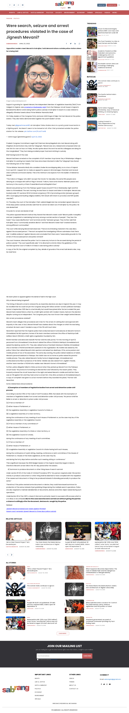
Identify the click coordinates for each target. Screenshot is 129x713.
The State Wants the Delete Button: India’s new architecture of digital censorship (48, 544)
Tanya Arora (90, 608)
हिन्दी (69, 8)
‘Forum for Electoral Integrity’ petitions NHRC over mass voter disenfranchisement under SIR (108, 31)
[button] (119, 5)
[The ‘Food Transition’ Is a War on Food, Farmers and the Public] (92, 44)
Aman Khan (69, 549)
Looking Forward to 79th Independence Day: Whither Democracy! (106, 123)
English (63, 8)
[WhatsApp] (18, 5)
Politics (16, 18)
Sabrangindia (11, 44)
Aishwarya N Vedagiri (104, 99)
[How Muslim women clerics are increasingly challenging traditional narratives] (92, 67)
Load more (62, 633)
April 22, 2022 (36, 137)
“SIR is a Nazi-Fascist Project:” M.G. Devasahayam (39, 570)
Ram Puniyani (102, 128)
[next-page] (11, 555)
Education (101, 59)
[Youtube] (22, 5)
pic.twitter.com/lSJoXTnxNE (35, 131)
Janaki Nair (101, 114)
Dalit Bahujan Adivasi (91, 88)
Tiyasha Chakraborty (104, 85)
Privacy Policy (54, 659)
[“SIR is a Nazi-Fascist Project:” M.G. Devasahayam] (19, 531)
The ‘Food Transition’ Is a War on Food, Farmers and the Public (108, 42)
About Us (102, 5)
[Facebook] (10, 5)
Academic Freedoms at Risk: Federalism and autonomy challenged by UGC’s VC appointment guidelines (107, 54)
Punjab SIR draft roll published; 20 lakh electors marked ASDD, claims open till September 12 (77, 544)
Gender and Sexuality (92, 566)
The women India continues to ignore (40, 586)
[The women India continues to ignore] (92, 85)
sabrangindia (40, 549)
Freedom (9, 18)
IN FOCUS (91, 76)
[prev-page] (7, 555)
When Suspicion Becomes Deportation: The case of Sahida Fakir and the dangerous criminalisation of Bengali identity (101, 570)
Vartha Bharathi (12, 547)
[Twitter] (14, 5)
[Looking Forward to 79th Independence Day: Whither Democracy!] (92, 126)
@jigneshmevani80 (22, 125)
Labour (89, 102)
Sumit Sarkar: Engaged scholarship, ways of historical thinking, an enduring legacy (108, 110)
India (99, 35)
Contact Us (112, 5)
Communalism (102, 70)
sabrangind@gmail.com (112, 679)
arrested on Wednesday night (35, 107)
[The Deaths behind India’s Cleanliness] (92, 98)
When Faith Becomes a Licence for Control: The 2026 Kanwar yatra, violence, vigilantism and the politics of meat (101, 604)
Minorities (89, 617)
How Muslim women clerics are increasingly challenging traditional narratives (108, 66)
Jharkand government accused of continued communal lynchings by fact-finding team (100, 621)
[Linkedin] (75, 43)
